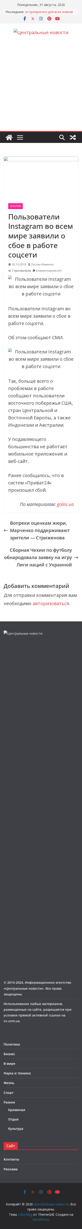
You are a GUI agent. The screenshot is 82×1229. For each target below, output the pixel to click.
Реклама (11, 1169)
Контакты (11, 1159)
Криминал (16, 1110)
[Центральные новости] (9, 137)
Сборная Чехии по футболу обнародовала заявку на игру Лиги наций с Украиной (38, 557)
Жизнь (9, 1083)
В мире (9, 1063)
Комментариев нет (49, 271)
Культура (15, 206)
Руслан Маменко (42, 264)
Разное (9, 1102)
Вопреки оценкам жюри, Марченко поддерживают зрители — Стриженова (40, 530)
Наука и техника (17, 1073)
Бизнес (9, 1054)
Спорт (8, 1092)
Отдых (13, 1119)
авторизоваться (51, 603)
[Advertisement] (41, 87)
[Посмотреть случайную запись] (72, 137)
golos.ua (65, 504)
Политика (12, 1044)
